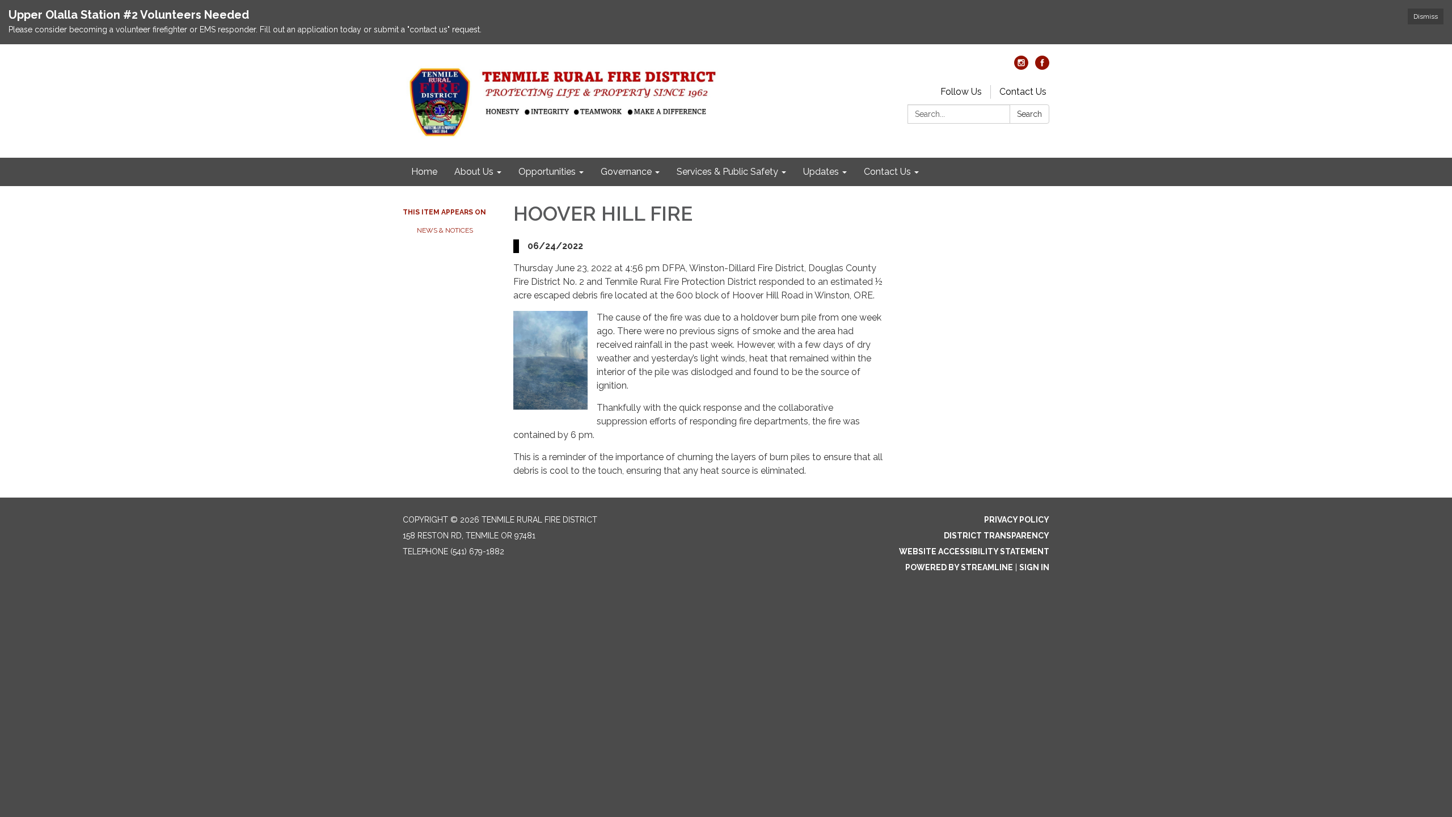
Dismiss (1425, 16)
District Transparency (996, 535)
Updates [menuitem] (821, 171)
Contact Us (1022, 91)
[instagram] (1021, 66)
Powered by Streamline (959, 567)
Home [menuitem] (424, 171)
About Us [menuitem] (473, 171)
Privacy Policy (1016, 519)
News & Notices (445, 230)
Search (1029, 114)
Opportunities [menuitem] (547, 171)
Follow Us (961, 91)
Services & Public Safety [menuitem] (727, 171)
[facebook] (1042, 66)
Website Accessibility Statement (974, 551)
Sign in (1034, 567)
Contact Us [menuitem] (887, 171)
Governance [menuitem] (626, 171)
